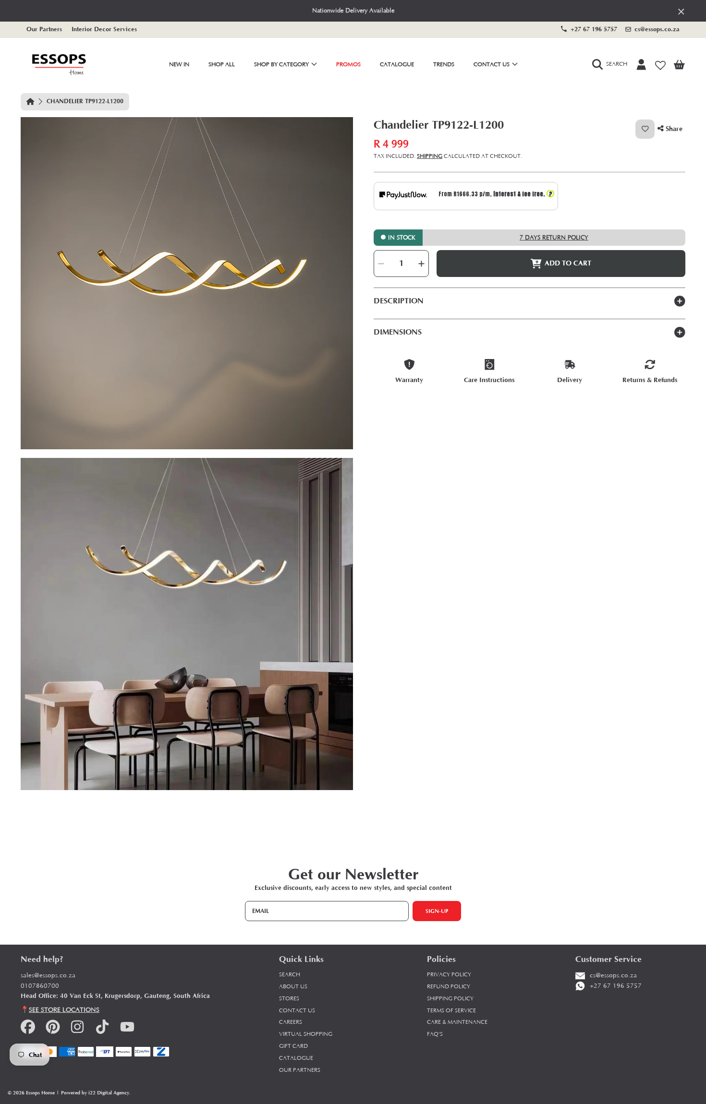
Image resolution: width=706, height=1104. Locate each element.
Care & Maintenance (457, 1022)
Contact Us (492, 64)
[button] (612, 64)
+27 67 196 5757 (594, 29)
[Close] (681, 11)
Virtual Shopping (305, 1034)
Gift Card (293, 1046)
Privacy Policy (449, 975)
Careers (290, 1022)
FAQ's (435, 1034)
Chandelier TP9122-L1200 (85, 101)
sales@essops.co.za (48, 975)
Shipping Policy (450, 999)
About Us (293, 987)
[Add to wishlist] (645, 129)
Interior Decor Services (104, 29)
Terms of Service (451, 1011)
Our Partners (44, 29)
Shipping (429, 157)
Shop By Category (282, 64)
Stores (289, 999)
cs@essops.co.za (657, 29)
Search (289, 975)
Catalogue (296, 1058)
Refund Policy (448, 987)
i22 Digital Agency (108, 1093)
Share (673, 129)
